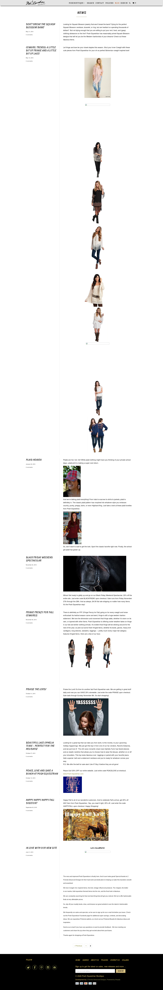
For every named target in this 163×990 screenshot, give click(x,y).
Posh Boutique (76, 3)
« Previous (78, 945)
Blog (117, 3)
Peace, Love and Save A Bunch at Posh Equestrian (42, 772)
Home (77, 960)
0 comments (29, 35)
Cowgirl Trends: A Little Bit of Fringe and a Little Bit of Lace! (41, 50)
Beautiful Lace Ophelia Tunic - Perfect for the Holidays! (40, 745)
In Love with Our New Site (41, 847)
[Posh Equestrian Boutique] (35, 2)
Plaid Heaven (33, 459)
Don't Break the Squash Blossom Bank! (40, 26)
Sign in (124, 3)
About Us (95, 960)
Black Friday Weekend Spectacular (39, 559)
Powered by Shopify (113, 979)
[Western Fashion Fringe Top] (71, 668)
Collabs (125, 960)
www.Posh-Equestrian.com (73, 773)
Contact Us (115, 960)
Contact (99, 3)
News (81, 12)
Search (90, 3)
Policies (109, 3)
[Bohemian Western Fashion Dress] (89, 668)
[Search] (130, 3)
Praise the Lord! (36, 689)
